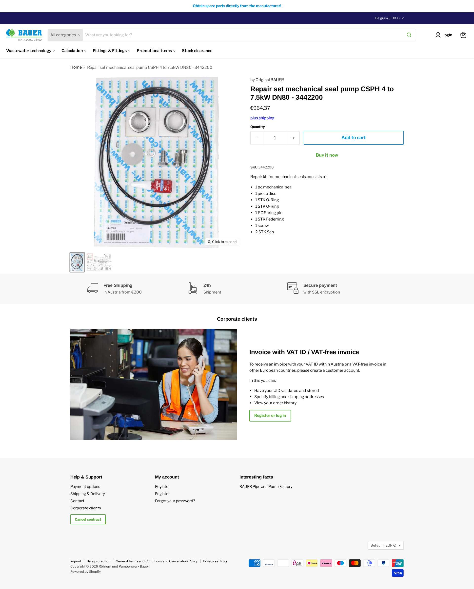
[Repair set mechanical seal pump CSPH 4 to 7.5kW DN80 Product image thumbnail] (77, 262)
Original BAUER (270, 79)
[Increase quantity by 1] (293, 138)
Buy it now (327, 155)
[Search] (409, 35)
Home (76, 67)
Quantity (257, 127)
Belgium (387, 18)
